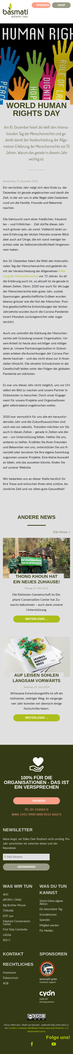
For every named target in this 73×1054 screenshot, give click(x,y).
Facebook (29, 1043)
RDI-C (6, 940)
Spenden (42, 5)
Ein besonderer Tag (51, 909)
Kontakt (13, 954)
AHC (6, 894)
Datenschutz (10, 978)
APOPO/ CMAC (12, 900)
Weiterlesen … (30, 618)
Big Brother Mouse (14, 905)
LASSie (7, 935)
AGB (5, 983)
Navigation (68, 16)
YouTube (51, 1043)
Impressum (9, 972)
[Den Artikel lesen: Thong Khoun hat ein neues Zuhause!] (36, 558)
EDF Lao (8, 916)
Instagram (62, 1043)
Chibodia (8, 910)
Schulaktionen (48, 914)
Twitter (40, 1043)
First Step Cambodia (15, 929)
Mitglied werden (49, 925)
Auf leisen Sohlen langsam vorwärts (37, 678)
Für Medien (46, 930)
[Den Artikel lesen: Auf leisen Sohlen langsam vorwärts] (36, 657)
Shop (61, 5)
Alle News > (61, 532)
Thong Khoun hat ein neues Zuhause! (36, 579)
